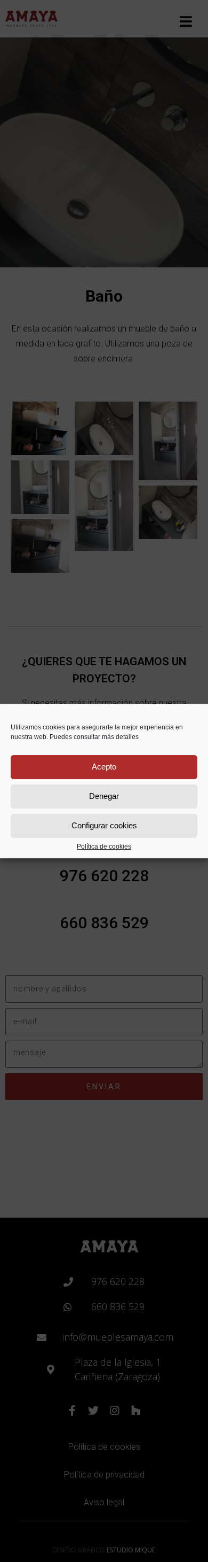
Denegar (104, 796)
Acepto (104, 766)
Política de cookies (104, 846)
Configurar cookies (104, 825)
